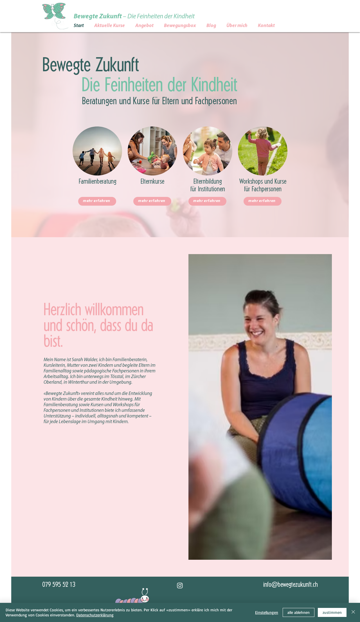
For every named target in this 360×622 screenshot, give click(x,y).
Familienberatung (97, 182)
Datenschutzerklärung (95, 614)
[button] (149, 25)
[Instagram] (180, 585)
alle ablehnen (298, 612)
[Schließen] (353, 612)
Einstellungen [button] (266, 612)
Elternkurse (152, 182)
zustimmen (332, 612)
